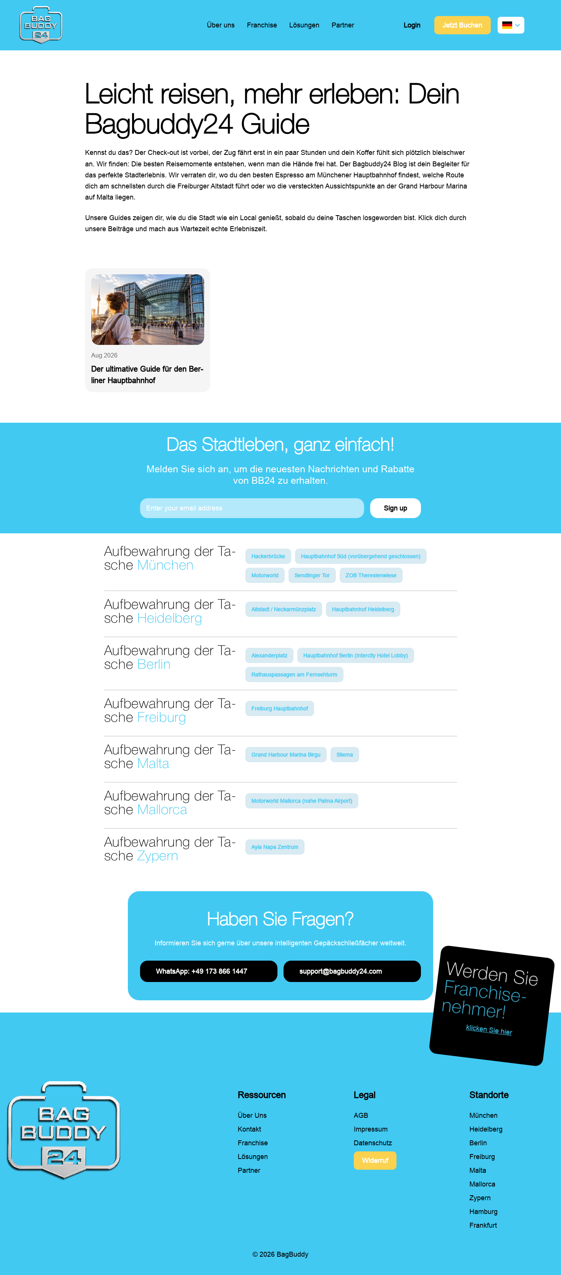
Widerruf (375, 1160)
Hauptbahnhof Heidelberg (363, 609)
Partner (343, 25)
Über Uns (252, 1115)
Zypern (480, 1198)
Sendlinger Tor (312, 575)
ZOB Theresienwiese (371, 575)
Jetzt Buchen (462, 25)
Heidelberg (486, 1129)
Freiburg (482, 1157)
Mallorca (482, 1184)
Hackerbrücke (268, 556)
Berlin (478, 1143)
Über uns (221, 25)
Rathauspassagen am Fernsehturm (294, 674)
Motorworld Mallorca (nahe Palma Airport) (301, 801)
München (483, 1115)
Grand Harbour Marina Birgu (286, 755)
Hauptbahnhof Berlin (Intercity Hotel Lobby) (355, 655)
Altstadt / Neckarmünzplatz (283, 609)
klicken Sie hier (489, 1030)
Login (412, 25)
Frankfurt (483, 1225)
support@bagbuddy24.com (341, 971)
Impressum (371, 1129)
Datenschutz (373, 1143)
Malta (477, 1170)
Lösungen (304, 25)
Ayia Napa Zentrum (274, 847)
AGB (361, 1115)
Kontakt (249, 1129)
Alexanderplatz (269, 655)
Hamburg (483, 1211)
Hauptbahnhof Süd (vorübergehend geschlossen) (361, 556)
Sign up (395, 508)
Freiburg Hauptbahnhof (279, 708)
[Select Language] (511, 25)
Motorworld (265, 575)
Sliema (345, 755)
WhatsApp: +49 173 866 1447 (201, 971)
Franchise (262, 25)
